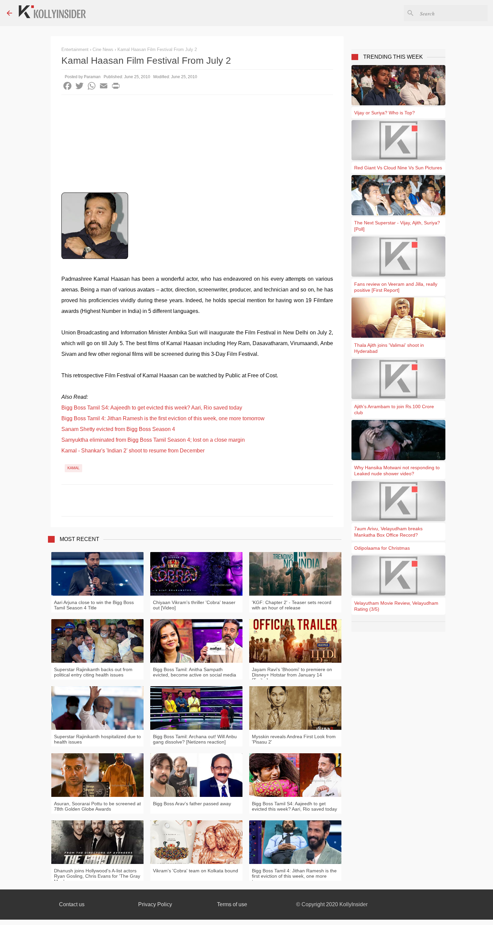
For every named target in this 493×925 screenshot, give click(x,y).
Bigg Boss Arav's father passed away (192, 803)
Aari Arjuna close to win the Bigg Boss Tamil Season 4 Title (94, 605)
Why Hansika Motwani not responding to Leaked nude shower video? (397, 470)
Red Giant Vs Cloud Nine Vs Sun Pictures (398, 167)
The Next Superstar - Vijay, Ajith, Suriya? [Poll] (397, 225)
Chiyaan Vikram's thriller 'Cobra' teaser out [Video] (194, 605)
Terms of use (232, 904)
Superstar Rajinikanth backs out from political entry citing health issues (93, 672)
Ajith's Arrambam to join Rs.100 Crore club (394, 409)
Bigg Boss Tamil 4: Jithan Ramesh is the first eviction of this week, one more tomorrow (163, 418)
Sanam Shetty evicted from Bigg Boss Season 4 (118, 429)
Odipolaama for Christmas (382, 548)
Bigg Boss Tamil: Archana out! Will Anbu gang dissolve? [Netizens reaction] (195, 739)
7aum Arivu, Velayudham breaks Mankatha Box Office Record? (388, 531)
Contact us (72, 904)
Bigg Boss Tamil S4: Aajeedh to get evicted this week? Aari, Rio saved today (151, 408)
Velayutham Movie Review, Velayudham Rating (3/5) (396, 606)
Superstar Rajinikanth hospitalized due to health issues (97, 739)
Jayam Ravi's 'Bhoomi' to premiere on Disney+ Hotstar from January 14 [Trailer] (292, 675)
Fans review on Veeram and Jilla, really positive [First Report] (395, 287)
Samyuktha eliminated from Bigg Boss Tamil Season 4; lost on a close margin (153, 440)
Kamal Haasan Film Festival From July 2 (157, 49)
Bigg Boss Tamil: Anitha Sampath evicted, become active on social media (194, 672)
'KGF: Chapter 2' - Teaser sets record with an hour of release (291, 605)
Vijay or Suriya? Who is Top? (384, 112)
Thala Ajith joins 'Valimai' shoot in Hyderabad (389, 348)
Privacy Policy (155, 904)
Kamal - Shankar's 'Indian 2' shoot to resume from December (133, 450)
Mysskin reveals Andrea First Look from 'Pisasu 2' (294, 739)
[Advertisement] (197, 145)
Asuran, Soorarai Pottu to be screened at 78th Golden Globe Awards (97, 806)
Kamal (73, 468)
